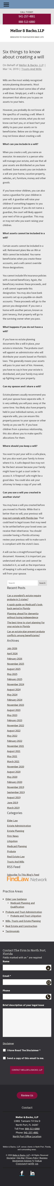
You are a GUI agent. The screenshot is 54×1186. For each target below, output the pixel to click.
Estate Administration (19, 825)
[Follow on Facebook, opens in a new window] (21, 1173)
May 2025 (12, 674)
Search (42, 583)
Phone (6, 990)
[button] (6, 4)
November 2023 (15, 705)
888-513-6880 (27, 22)
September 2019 (16, 792)
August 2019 (13, 797)
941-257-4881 (27, 16)
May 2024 (12, 694)
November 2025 (15, 663)
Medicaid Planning (17, 846)
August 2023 (13, 710)
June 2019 (12, 802)
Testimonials (12, 931)
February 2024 (14, 699)
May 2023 (12, 715)
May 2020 (12, 776)
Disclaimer (8, 1043)
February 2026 (14, 658)
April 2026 (12, 653)
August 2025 (13, 669)
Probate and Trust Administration (23, 912)
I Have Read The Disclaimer (23, 1050)
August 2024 (13, 689)
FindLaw (38, 1161)
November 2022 (15, 725)
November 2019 (15, 787)
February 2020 (14, 782)
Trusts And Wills (31, 69)
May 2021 (12, 756)
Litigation (12, 841)
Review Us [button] (27, 1095)
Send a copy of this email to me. (25, 1058)
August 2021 (13, 751)
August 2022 (13, 730)
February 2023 (14, 720)
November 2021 (15, 746)
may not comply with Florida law (20, 518)
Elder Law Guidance (16, 899)
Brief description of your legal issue (23, 1005)
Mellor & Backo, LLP (31, 65)
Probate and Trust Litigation (25, 915)
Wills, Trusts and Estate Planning (23, 921)
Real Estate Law (16, 856)
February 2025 (14, 679)
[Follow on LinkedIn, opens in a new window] (32, 1173)
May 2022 (12, 735)
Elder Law (12, 820)
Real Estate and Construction (21, 926)
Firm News (13, 836)
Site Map (20, 1158)
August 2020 (13, 771)
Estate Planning (15, 830)
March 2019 (13, 807)
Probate (11, 851)
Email (7, 976)
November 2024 (15, 684)
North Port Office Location (27, 1136)
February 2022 (14, 740)
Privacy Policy (32, 1158)
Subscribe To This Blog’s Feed (23, 874)
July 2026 (12, 648)
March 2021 (13, 761)
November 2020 (15, 766)
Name (6, 961)
